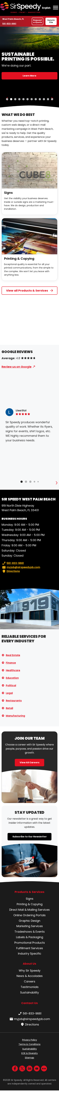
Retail (9, 708)
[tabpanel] (29, 67)
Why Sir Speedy (29, 971)
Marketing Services (29, 926)
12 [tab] (52, 99)
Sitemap (29, 1057)
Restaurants (14, 700)
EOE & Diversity (29, 1053)
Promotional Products (29, 943)
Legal (9, 693)
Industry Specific (29, 953)
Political (11, 685)
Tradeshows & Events (29, 932)
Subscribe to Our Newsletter (29, 836)
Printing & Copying (19, 258)
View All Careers (29, 762)
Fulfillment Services (29, 948)
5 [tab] (23, 99)
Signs (8, 192)
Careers (29, 981)
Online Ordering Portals (29, 915)
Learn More (29, 75)
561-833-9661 (9, 23)
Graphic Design (29, 921)
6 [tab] (27, 99)
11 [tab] (48, 99)
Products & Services (29, 892)
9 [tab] (40, 99)
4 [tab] (19, 99)
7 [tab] (32, 99)
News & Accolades (30, 976)
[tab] (21, 482)
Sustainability (29, 992)
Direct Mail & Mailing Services (29, 910)
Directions (13, 571)
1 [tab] (7, 99)
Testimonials (30, 987)
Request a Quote (37, 21)
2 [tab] (11, 99)
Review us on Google (16, 367)
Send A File (51, 21)
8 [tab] (36, 99)
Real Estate (13, 655)
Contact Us (29, 1003)
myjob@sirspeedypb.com (23, 567)
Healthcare (13, 670)
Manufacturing (15, 716)
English (46, 7)
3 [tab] (15, 99)
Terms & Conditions (29, 1044)
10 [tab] (44, 99)
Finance (11, 663)
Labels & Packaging (29, 937)
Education (12, 678)
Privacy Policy (29, 1039)
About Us (29, 963)
